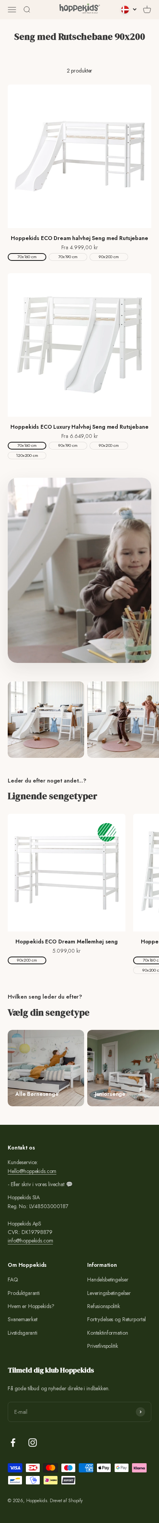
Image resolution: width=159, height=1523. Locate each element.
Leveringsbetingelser (109, 1293)
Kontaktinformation (107, 1333)
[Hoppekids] (79, 9)
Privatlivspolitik (102, 1346)
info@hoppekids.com (30, 1240)
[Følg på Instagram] (32, 1442)
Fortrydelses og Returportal (116, 1319)
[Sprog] (129, 10)
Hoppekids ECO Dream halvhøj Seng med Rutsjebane (79, 238)
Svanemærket (22, 1319)
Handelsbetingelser (107, 1279)
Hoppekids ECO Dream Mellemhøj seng (66, 941)
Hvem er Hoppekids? (31, 1306)
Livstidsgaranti (22, 1333)
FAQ (13, 1279)
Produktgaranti (24, 1293)
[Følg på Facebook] (13, 1442)
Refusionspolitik (103, 1306)
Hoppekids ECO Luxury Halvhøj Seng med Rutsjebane (79, 427)
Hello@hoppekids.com (32, 1171)
